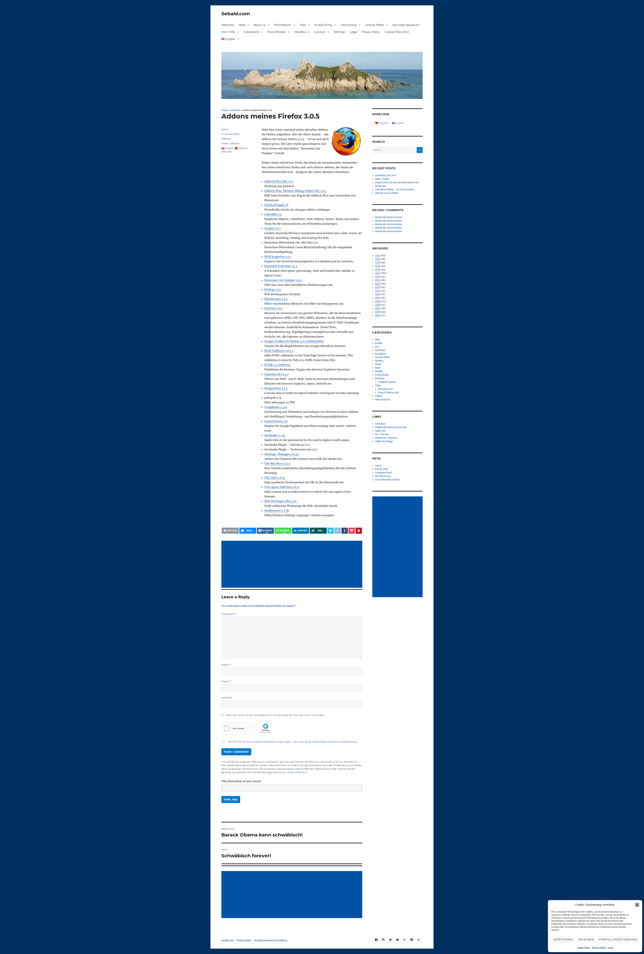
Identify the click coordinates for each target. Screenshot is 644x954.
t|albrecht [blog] (384, 441)
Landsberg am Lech (385, 175)
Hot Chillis (228, 32)
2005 (377, 315)
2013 (377, 287)
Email (226, 681)
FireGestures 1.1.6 (275, 299)
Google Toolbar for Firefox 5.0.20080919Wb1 (294, 341)
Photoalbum (282, 25)
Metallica (300, 32)
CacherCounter (394, 217)
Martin (225, 129)
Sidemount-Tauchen (386, 437)
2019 (377, 266)
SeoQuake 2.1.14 (274, 435)
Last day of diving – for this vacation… (395, 189)
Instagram (380, 353)
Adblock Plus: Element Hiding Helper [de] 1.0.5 (295, 190)
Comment (229, 614)
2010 (377, 297)
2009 (378, 301)
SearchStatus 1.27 (276, 421)
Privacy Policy (599, 947)
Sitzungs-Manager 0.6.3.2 (281, 454)
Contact (319, 32)
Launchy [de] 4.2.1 (276, 374)
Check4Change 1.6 (276, 205)
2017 (377, 273)
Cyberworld (251, 32)
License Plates (374, 25)
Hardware (380, 350)
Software (235, 110)
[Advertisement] (292, 564)
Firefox (225, 143)
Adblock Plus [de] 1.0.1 (278, 181)
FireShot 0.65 (273, 308)
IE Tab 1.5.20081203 (277, 364)
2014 (377, 283)
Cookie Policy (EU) (397, 32)
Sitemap (339, 32)
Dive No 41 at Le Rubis (386, 193)
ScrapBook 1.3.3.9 (275, 407)
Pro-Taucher (382, 434)
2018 (377, 269)
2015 (377, 280)
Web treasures (382, 399)
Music (378, 364)
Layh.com (380, 430)
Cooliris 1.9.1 (272, 228)
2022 (377, 255)
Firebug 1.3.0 (272, 289)
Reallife (379, 371)
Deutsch (243, 148)
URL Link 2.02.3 (274, 477)
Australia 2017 (385, 389)
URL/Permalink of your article (241, 781)
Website (227, 697)
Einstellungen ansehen (618, 939)
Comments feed (383, 472)
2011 (377, 294)
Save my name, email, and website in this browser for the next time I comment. (275, 715)
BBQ (377, 339)
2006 (378, 311)
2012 (377, 290)
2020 (377, 262)
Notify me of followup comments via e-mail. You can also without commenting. (293, 741)
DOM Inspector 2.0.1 (277, 256)
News (378, 367)
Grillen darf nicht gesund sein (391, 427)
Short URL (226, 151)
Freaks (378, 343)
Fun (377, 346)
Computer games (387, 382)
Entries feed (381, 469)
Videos (378, 396)
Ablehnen (586, 939)
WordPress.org (383, 476)
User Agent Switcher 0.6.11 (281, 487)
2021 (377, 259)
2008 (377, 304)
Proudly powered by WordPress (270, 940)
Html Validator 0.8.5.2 (278, 350)
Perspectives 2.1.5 (275, 388)
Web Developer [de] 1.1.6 (280, 501)
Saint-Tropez (382, 179)
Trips (303, 25)
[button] (637, 904)
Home (224, 110)
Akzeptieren (563, 939)
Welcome (227, 25)
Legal (610, 947)
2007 (377, 308)
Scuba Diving (323, 25)
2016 (377, 276)
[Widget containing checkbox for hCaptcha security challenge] (246, 728)
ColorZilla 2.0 (273, 214)
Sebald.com (235, 13)
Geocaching (348, 25)
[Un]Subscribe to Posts (387, 479)
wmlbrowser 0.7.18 (276, 510)
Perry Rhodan (276, 32)
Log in (378, 465)
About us (260, 25)
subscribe (319, 741)
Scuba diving (382, 374)
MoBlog (379, 360)
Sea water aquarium (405, 25)
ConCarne (380, 423)
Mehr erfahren (297, 772)
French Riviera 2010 (388, 392)
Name (226, 664)
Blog (242, 25)
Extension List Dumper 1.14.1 (283, 280)
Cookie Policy (583, 947)
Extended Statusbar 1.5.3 (280, 266)
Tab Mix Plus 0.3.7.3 (277, 463)
